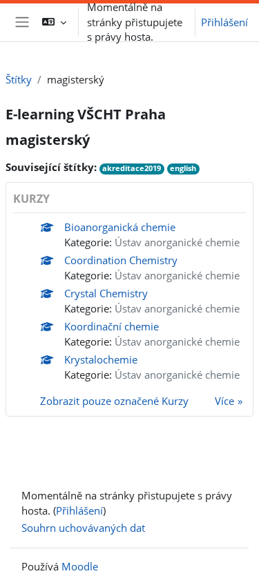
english (183, 168)
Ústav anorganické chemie (177, 242)
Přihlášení (224, 22)
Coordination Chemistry (121, 260)
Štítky (19, 79)
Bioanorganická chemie (119, 227)
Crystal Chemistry (106, 293)
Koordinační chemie (111, 326)
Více (224, 401)
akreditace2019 (131, 168)
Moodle (79, 566)
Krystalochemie (100, 359)
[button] (54, 22)
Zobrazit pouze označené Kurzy (114, 401)
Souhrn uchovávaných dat (83, 528)
